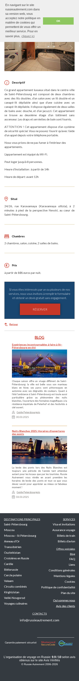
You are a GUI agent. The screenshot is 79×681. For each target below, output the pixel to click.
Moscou (9, 530)
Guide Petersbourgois (28, 412)
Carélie (8, 564)
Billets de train (66, 535)
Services (69, 519)
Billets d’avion (66, 541)
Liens (72, 564)
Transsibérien (12, 547)
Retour (13, 324)
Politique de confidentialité (58, 587)
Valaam (8, 580)
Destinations (22, 519)
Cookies (70, 581)
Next (71, 47)
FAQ (72, 559)
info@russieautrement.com (39, 620)
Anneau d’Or (12, 541)
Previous (7, 47)
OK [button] (58, 21)
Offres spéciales (65, 548)
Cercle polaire (13, 575)
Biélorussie (11, 569)
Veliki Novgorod (14, 597)
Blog (72, 553)
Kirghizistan (11, 592)
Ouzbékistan (12, 552)
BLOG (39, 337)
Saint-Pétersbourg (15, 524)
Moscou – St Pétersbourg (20, 535)
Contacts (39, 613)
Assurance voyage (63, 530)
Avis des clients (65, 606)
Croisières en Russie (16, 558)
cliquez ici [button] (28, 36)
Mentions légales (64, 576)
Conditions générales (62, 570)
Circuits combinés (15, 586)
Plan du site (68, 593)
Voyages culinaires (15, 603)
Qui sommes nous (64, 600)
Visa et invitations (64, 524)
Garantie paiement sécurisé (21, 642)
